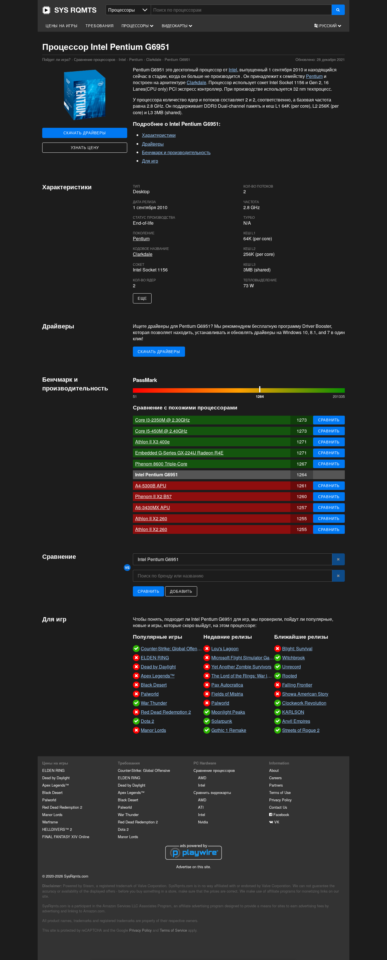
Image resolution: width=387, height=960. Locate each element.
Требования (99, 25)
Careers (275, 777)
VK (276, 822)
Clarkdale (153, 59)
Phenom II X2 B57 (153, 496)
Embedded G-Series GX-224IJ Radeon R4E (179, 452)
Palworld (49, 799)
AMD (202, 777)
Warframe (50, 822)
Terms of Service (173, 930)
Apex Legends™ (55, 785)
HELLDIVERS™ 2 (57, 829)
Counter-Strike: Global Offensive (144, 770)
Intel (122, 59)
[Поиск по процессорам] (338, 10)
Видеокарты (175, 25)
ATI (201, 807)
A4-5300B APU (150, 485)
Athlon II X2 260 (151, 518)
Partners (276, 785)
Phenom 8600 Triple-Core (161, 463)
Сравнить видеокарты (212, 792)
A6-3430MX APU (152, 507)
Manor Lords (52, 814)
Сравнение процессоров (94, 59)
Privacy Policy (280, 799)
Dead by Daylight (56, 777)
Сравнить (329, 419)
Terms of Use (280, 792)
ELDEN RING (53, 770)
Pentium (136, 59)
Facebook (280, 814)
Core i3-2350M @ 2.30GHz (162, 420)
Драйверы (153, 144)
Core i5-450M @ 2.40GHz (161, 431)
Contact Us (278, 807)
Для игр (150, 161)
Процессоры (136, 25)
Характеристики (159, 135)
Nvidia (203, 822)
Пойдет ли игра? (69, 10)
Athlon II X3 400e (152, 441)
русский (328, 25)
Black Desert (52, 792)
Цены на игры (62, 25)
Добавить (181, 591)
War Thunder (128, 814)
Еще (142, 298)
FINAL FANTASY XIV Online (65, 836)
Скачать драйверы (84, 132)
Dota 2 (123, 829)
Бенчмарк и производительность (176, 152)
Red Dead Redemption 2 (62, 807)
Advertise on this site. (193, 866)
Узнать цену (85, 147)
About (274, 770)
